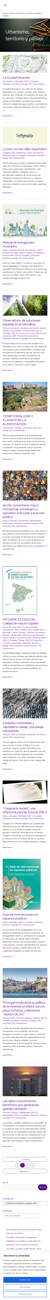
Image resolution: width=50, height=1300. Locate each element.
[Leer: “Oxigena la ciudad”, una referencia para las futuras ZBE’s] (25, 792)
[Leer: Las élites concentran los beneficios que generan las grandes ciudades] (25, 1081)
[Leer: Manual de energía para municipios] (25, 221)
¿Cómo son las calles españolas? (25, 149)
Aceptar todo (25, 1280)
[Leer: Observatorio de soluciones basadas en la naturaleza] (25, 305)
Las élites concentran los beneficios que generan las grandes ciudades (21, 1105)
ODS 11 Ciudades (31, 81)
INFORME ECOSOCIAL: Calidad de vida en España (20, 621)
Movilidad (7, 155)
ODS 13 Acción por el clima (23, 333)
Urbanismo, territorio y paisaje (15, 84)
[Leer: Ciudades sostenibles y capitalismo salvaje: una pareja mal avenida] (25, 703)
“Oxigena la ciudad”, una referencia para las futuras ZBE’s (25, 810)
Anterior (25, 1159)
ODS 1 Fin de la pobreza (27, 627)
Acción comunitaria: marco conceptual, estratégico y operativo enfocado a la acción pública (24, 511)
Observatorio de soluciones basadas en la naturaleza (21, 322)
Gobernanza (8, 523)
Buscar (5, 1182)
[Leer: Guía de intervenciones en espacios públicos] (22, 884)
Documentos (8, 81)
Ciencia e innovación (11, 328)
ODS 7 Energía (28, 635)
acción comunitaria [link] (12, 537)
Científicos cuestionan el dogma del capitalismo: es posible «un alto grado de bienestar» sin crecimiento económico (23, 1241)
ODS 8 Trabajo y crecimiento (15, 638)
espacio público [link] (27, 104)
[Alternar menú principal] (5, 5)
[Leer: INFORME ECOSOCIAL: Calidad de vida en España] (20, 590)
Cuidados (6, 153)
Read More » (8, 115)
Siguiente (25, 1171)
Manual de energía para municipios (18, 244)
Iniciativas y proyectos (30, 328)
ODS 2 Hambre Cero (23, 630)
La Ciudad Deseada (16, 77)
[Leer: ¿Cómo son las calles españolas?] (25, 135)
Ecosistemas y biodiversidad (22, 330)
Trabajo (22, 640)
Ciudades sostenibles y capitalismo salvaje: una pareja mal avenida (23, 727)
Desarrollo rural (9, 627)
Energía (21, 250)
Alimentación (8, 428)
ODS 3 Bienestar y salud (21, 153)
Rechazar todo (25, 1294)
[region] (25, 1275)
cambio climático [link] (13, 948)
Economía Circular (30, 645)
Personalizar (25, 1287)
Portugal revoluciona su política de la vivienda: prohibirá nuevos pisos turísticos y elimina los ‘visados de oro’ (24, 1008)
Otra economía (15, 645)
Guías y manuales (10, 250)
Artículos (18, 428)
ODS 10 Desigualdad (36, 638)
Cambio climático (26, 252)
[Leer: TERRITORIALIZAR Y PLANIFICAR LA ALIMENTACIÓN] (25, 396)
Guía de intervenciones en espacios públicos (20, 916)
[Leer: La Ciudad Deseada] (25, 63)
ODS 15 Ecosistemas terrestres (25, 336)
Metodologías (35, 520)
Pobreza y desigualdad (12, 635)
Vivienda (30, 632)
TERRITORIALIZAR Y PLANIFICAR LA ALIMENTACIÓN (18, 420)
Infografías (18, 81)
